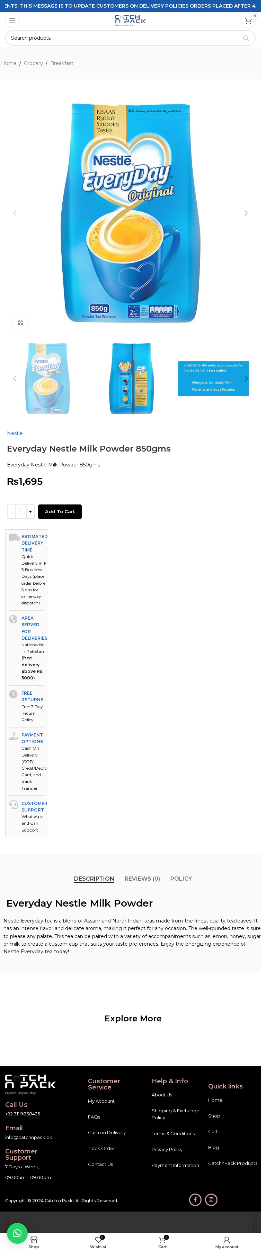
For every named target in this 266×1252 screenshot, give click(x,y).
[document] (130, 626)
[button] (17, 1233)
